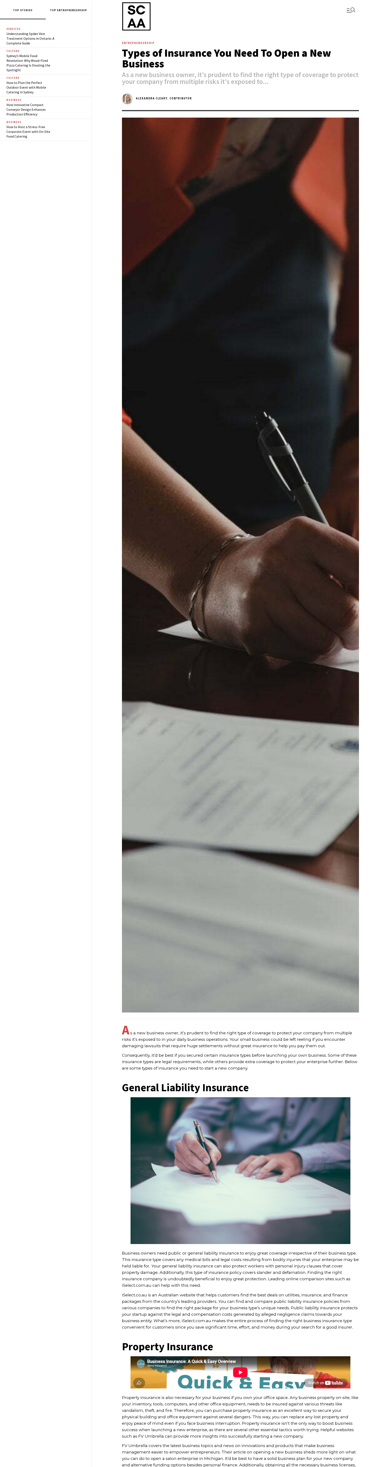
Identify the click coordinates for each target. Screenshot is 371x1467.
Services (13, 29)
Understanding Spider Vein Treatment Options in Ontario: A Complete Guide (30, 38)
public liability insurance (298, 1301)
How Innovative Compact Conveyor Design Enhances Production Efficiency (26, 109)
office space (275, 1397)
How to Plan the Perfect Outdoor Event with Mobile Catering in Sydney (26, 87)
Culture (13, 51)
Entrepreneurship (72, 10)
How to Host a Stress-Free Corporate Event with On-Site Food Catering (28, 131)
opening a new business (278, 1452)
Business (13, 100)
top (53, 10)
